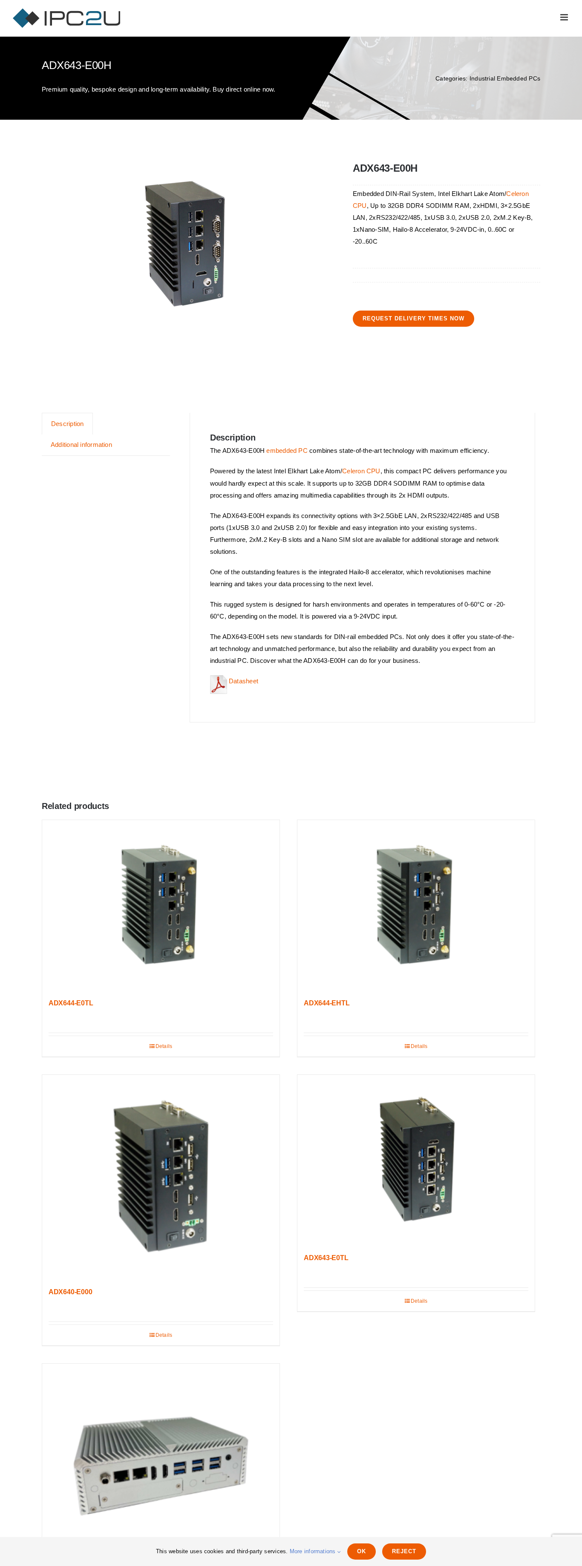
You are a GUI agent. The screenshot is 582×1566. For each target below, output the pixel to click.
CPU (360, 205)
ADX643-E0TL (326, 1257)
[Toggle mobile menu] (564, 17)
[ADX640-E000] (160, 1177)
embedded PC (286, 450)
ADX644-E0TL (71, 1003)
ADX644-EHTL (326, 1003)
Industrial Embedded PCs (505, 78)
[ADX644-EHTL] (416, 905)
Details (164, 1046)
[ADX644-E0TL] (160, 905)
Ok (361, 1551)
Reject (404, 1551)
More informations (313, 1551)
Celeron (517, 193)
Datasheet (242, 681)
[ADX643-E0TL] (416, 1160)
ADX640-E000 (70, 1291)
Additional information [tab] (81, 444)
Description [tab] (67, 423)
